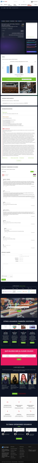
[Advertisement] (19, 14)
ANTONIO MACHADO (5, 333)
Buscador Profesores (22, 451)
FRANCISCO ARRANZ (14, 333)
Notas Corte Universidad (14, 454)
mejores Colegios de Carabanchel (26, 79)
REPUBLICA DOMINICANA (32, 333)
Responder (33, 186)
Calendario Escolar (10, 28)
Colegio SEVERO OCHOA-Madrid (20, 434)
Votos (34, 171)
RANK (34, 175)
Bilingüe (26, 308)
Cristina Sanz (4, 385)
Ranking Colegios (22, 454)
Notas (19, 4)
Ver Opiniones (19, 438)
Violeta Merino (22, 385)
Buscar (1, 4)
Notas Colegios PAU (13, 453)
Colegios (29, 5)
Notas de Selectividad (31, 414)
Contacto (35, 4)
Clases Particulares (10, 5)
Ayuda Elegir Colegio (24, 4)
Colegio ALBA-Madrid (7, 434)
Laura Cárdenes (31, 385)
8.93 (34, 174)
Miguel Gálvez (13, 385)
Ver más (23, 342)
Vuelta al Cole (33, 291)
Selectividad (25, 291)
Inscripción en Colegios (13, 450)
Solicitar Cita (26, 103)
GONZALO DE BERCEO (23, 333)
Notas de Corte (29, 292)
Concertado (17, 308)
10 (4, 216)
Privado (22, 308)
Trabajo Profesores (15, 5)
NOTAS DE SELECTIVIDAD (7, 83)
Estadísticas (19, 414)
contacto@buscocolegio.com (32, 450)
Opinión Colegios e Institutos (30, 406)
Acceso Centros (21, 448)
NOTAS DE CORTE (24, 83)
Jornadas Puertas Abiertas (14, 448)
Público (12, 308)
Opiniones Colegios (22, 456)
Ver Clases (15, 393)
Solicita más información (32, 51)
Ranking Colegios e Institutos (19, 406)
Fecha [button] (31, 171)
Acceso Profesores (22, 453)
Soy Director (18, 160)
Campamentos (5, 4)
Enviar (4, 279)
